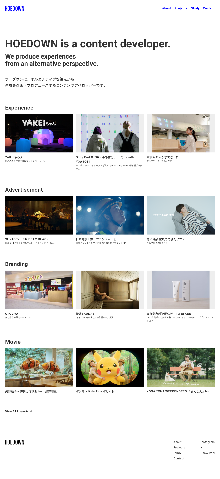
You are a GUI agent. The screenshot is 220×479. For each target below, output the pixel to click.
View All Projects (17, 411)
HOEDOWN (14, 8)
